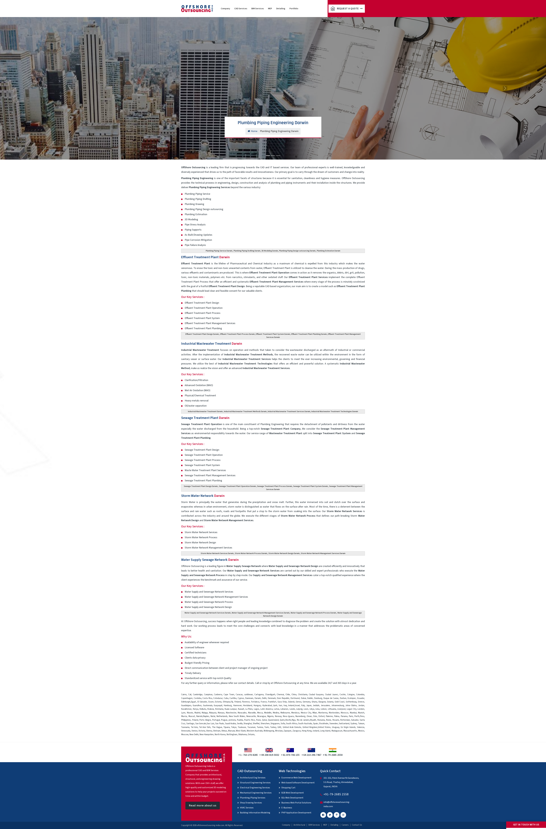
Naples (206, 716)
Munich (361, 712)
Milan (314, 712)
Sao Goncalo (200, 723)
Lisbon (324, 709)
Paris (351, 716)
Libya (312, 709)
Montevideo (334, 712)
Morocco (344, 712)
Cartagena (259, 694)
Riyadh (313, 720)
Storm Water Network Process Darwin (251, 553)
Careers (345, 824)
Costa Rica (207, 698)
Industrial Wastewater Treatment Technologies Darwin (334, 411)
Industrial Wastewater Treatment (211, 343)
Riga (293, 720)
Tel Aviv (194, 727)
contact (242, 683)
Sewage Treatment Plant (205, 417)
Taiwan (361, 723)
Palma (336, 716)
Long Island (325, 730)
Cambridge (197, 694)
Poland (195, 720)
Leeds (292, 709)
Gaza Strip (282, 701)
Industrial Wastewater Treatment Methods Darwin (245, 411)
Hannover (237, 705)
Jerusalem (325, 705)
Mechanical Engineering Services (256, 792)
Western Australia (255, 730)
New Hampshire (206, 734)
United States (324, 727)
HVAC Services (247, 807)
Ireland (291, 705)
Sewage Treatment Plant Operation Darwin (237, 486)
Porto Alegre (205, 720)
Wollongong (269, 730)
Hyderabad (267, 705)
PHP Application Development (296, 812)
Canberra (218, 694)
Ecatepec (352, 698)
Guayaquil (218, 705)
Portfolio (293, 8)
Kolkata (202, 709)
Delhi (264, 698)
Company (225, 8)
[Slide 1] (268, 155)
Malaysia (212, 712)
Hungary (257, 705)
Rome (328, 720)
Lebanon (284, 709)
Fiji (232, 701)
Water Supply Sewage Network (210, 559)
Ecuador (360, 698)
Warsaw (231, 730)
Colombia (360, 694)
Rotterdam (345, 720)
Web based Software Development (298, 782)
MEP (270, 8)
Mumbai (353, 712)
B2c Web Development (292, 797)
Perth (356, 716)
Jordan (361, 705)
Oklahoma (242, 734)
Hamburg (228, 705)
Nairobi (199, 716)
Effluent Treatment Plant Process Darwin (237, 334)
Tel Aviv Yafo (205, 727)
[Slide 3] (278, 155)
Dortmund (295, 698)
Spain (315, 723)
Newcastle (251, 716)
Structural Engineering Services (255, 782)
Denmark (272, 698)
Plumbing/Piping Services (252, 797)
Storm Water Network (203, 495)
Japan (309, 705)
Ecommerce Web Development (296, 777)
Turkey (273, 727)
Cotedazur (218, 698)
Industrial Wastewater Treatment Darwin (205, 411)
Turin (266, 727)
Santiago (190, 723)
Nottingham (232, 734)
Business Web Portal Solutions (296, 802)
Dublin (310, 698)
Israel (297, 705)
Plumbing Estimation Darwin (328, 250)
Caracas (239, 694)
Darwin (258, 698)
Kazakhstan (186, 709)
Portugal (216, 720)
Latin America (266, 709)
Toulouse (242, 727)
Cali (189, 694)
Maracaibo (242, 712)
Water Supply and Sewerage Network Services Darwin (208, 612)
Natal (212, 716)
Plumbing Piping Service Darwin (219, 250)
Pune (258, 720)
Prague (224, 720)
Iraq (285, 705)
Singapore (275, 723)
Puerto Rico (249, 720)
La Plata (249, 709)
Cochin (343, 694)
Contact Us (357, 824)
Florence (246, 701)
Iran (280, 705)
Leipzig (299, 709)
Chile (288, 694)
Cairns (184, 694)
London (360, 709)
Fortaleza (255, 701)
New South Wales (237, 716)
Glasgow (322, 701)
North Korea (220, 734)
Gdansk (291, 701)
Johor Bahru (351, 705)
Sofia (283, 723)
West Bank (241, 730)
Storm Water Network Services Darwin (217, 553)
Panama (344, 716)
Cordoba (197, 698)
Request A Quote (348, 8)
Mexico (361, 730)
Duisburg (318, 698)
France (264, 701)
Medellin (267, 712)
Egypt (193, 701)
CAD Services (240, 8)
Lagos (256, 709)
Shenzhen (265, 723)
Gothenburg (351, 701)
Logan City (351, 709)
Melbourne (285, 712)
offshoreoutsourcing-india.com (210, 825)
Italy (303, 705)
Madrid (197, 712)
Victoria (201, 730)
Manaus (221, 712)
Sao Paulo (219, 723)
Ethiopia (226, 701)
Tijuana (226, 727)
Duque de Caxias (331, 698)
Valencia (360, 727)
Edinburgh (185, 701)
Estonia (218, 701)
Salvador (354, 720)
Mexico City (306, 712)
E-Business (286, 807)
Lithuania (332, 709)
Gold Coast (340, 701)
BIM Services (257, 8)
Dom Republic (283, 698)
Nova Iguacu (288, 716)
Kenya (195, 709)
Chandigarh (270, 694)
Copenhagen (187, 698)
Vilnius (224, 730)
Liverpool (341, 709)
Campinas (208, 694)
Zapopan (287, 730)
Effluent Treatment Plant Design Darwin (202, 334)
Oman (309, 716)
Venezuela (185, 730)
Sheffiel (256, 723)
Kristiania (219, 709)
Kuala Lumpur (231, 709)
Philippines (186, 720)
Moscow (184, 734)
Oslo (315, 716)
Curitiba (232, 698)
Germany (306, 701)
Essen (211, 701)
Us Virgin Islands (348, 727)
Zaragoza (296, 730)
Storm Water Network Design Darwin (284, 553)
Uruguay (335, 727)
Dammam (249, 698)
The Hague (217, 727)
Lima (317, 709)
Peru (362, 716)
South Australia (305, 723)
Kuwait (241, 709)
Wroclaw (279, 730)
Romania (321, 720)
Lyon (183, 712)
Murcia (184, 716)
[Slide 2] (273, 155)
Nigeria (270, 716)
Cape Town (229, 694)
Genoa (298, 701)
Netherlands (222, 716)
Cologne (351, 694)
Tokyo (233, 727)
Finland (237, 701)
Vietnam (216, 730)
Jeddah (316, 705)
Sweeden (333, 723)
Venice (194, 730)
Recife (288, 720)
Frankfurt (272, 701)
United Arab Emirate (292, 727)
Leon (306, 709)
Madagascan (336, 730)
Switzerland (344, 723)
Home (254, 131)
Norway (278, 716)
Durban (343, 698)
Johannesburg (337, 705)
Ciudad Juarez (331, 694)
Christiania (302, 694)
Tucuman (251, 727)
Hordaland (247, 705)
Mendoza (295, 712)
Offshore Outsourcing (195, 621)
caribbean (248, 694)
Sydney (353, 723)
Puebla (240, 720)
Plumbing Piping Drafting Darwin (247, 250)
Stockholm (323, 723)
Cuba (226, 698)
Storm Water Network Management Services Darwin (323, 553)
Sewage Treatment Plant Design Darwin (201, 486)
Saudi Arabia (230, 723)
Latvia (276, 709)
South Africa (291, 723)
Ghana (314, 701)
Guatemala (207, 705)
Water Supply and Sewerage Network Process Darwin (313, 612)
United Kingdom (309, 727)
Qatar (264, 720)
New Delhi (193, 734)
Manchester (231, 712)
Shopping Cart (288, 787)
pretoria (232, 720)
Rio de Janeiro (303, 720)
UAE (279, 727)
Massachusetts (350, 730)
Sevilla (240, 723)
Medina (276, 712)
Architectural (299, 824)
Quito (282, 720)
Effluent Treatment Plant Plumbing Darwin (309, 334)
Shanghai (248, 723)
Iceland (316, 730)
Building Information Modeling (255, 812)
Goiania (330, 701)
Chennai (280, 694)
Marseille (252, 712)
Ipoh (275, 705)
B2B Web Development (292, 792)
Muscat (191, 716)
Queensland (273, 720)
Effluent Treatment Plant (205, 257)
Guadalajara (186, 705)
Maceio (190, 712)
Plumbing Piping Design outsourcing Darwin (297, 250)
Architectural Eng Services (252, 777)
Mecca (260, 712)
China (293, 694)
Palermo (329, 716)
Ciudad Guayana (316, 694)
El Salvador (202, 701)
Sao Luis (210, 723)
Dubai (303, 698)
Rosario (335, 720)
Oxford (321, 716)
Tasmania (185, 727)
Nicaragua (261, 716)
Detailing (280, 8)
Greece (361, 701)
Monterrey (322, 712)
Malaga (205, 712)
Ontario (251, 734)
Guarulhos (197, 705)
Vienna (209, 730)
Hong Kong (307, 730)
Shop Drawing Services (251, 802)
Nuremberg (300, 716)
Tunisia (260, 727)
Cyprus (241, 698)
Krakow (210, 709)
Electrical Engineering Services (255, 787)
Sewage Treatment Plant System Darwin (310, 486)
